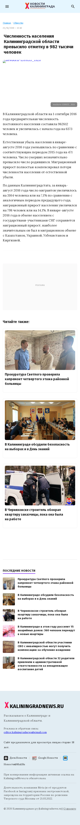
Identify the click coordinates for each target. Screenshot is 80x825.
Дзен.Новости (18, 757)
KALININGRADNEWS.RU (37, 706)
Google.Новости (48, 757)
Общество (18, 23)
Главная (7, 23)
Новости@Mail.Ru (14, 764)
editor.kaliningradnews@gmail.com (25, 732)
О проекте (70, 808)
